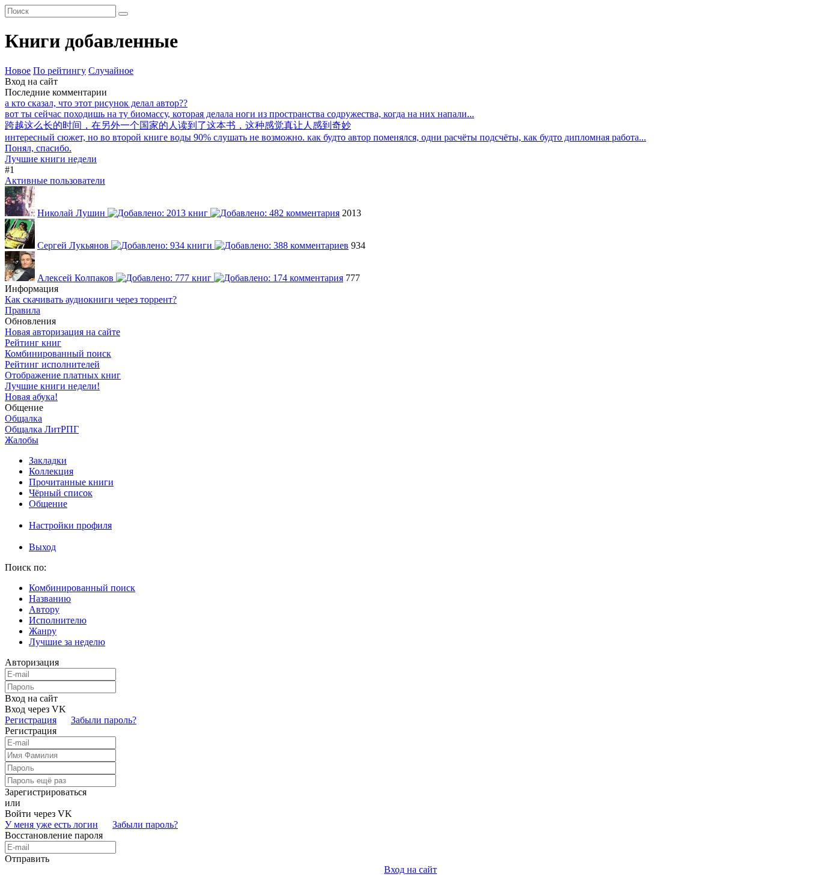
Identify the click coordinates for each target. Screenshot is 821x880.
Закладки (48, 460)
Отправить (27, 859)
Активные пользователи (55, 180)
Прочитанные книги (71, 482)
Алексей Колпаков (76, 278)
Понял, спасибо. (38, 148)
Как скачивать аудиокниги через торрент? (91, 299)
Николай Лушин (72, 213)
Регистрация (30, 720)
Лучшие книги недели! (52, 386)
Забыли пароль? (103, 720)
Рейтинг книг (33, 343)
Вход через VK (35, 709)
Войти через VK (38, 814)
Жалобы (21, 440)
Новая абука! (31, 397)
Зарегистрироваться (46, 792)
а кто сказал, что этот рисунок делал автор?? (96, 103)
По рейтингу (59, 70)
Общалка (23, 418)
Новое (18, 70)
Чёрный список (61, 493)
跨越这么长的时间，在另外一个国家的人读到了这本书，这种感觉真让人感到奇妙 (178, 125)
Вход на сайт (31, 81)
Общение (48, 504)
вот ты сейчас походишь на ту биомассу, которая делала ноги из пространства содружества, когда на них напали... (239, 114)
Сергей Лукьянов (74, 245)
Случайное (110, 70)
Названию (50, 598)
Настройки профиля (70, 525)
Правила (22, 310)
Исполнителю (58, 620)
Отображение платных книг (63, 375)
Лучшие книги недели (51, 159)
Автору (44, 609)
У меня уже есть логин (51, 824)
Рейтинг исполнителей (52, 364)
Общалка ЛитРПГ (42, 429)
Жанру (42, 631)
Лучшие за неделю (67, 642)
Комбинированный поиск (58, 353)
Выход (42, 547)
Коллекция (51, 471)
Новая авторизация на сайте (62, 332)
